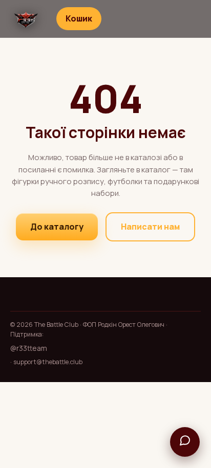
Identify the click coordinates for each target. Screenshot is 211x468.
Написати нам (150, 226)
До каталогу (56, 226)
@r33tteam (28, 348)
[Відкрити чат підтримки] (185, 442)
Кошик (79, 18)
